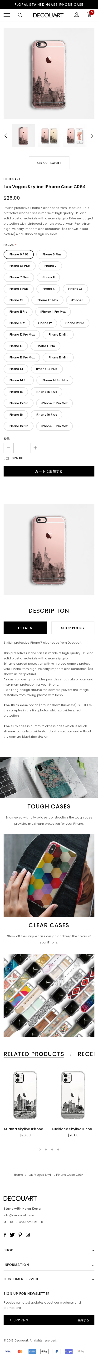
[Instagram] (28, 1235)
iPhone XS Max (47, 300)
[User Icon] (76, 15)
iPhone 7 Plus (19, 277)
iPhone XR (16, 300)
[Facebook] (5, 1235)
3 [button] (52, 1149)
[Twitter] (12, 1235)
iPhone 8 (48, 277)
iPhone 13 (16, 346)
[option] (49, 73)
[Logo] (48, 15)
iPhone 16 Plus (46, 415)
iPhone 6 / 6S (19, 254)
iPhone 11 (77, 300)
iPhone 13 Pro (45, 346)
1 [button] (40, 1149)
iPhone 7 (50, 266)
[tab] (37, 1054)
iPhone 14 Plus (46, 369)
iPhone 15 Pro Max (54, 403)
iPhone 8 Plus (19, 289)
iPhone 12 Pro (74, 323)
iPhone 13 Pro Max (22, 357)
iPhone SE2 (17, 323)
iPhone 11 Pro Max (53, 312)
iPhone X (48, 289)
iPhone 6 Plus (52, 254)
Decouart (12, 179)
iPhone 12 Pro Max (22, 334)
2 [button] (46, 1149)
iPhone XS (75, 289)
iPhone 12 (45, 323)
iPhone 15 (16, 392)
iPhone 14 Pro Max (55, 380)
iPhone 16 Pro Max (54, 426)
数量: (7, 439)
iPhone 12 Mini (58, 334)
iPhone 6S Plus (19, 266)
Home (18, 1175)
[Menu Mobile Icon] (7, 15)
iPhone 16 (16, 415)
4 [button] (58, 1149)
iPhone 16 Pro (18, 426)
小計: (7, 458)
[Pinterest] (20, 1235)
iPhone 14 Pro (19, 380)
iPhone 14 (16, 369)
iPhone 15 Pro (18, 403)
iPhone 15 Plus (46, 392)
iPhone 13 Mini (58, 357)
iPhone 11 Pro (18, 312)
